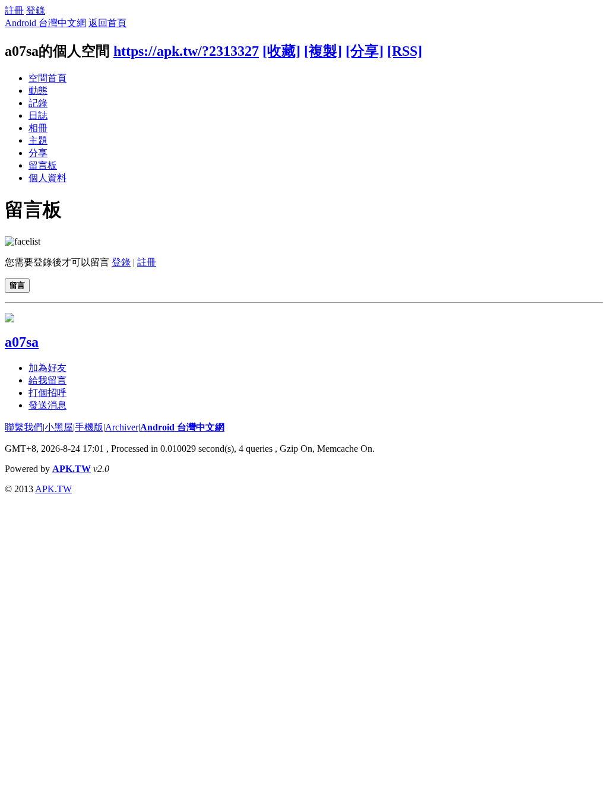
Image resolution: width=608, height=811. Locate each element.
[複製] (323, 51)
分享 (38, 153)
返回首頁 (107, 23)
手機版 (89, 427)
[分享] (365, 51)
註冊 (14, 10)
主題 (38, 140)
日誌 (38, 115)
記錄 (38, 103)
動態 (38, 90)
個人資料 (47, 178)
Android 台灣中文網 (45, 23)
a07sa (22, 342)
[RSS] (404, 51)
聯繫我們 (24, 427)
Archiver (121, 427)
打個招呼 (47, 393)
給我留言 (47, 380)
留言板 (42, 165)
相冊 (38, 128)
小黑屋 (59, 427)
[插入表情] (22, 241)
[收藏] (281, 51)
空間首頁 (47, 78)
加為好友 (47, 368)
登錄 (35, 10)
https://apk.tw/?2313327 (186, 51)
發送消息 (47, 405)
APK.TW (71, 469)
